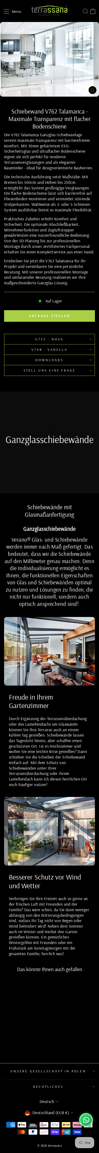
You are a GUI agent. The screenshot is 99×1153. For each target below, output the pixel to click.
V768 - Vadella (49, 349)
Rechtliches (48, 1086)
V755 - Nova (49, 339)
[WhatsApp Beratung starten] (86, 1120)
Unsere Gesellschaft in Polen (48, 1071)
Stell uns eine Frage (50, 370)
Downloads (50, 360)
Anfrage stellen (49, 316)
